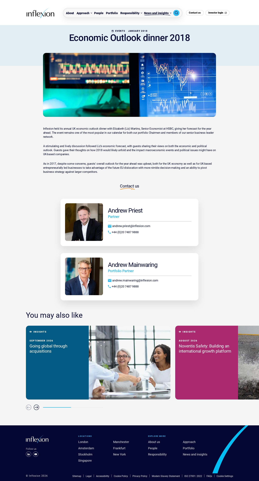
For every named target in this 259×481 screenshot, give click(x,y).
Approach (83, 13)
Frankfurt (119, 448)
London (83, 442)
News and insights (156, 13)
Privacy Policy (139, 476)
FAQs (209, 476)
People (98, 13)
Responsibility (129, 13)
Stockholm (85, 454)
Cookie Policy (121, 476)
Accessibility (102, 476)
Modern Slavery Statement (166, 476)
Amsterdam (86, 448)
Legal (89, 476)
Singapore (85, 460)
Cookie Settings (225, 476)
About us (154, 442)
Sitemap (76, 476)
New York (119, 454)
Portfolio (112, 13)
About (70, 13)
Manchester (121, 442)
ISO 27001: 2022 (193, 476)
